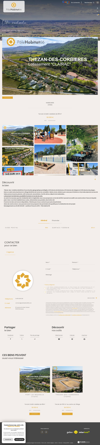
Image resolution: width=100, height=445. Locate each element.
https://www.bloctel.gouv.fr (58, 311)
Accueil (4, 30)
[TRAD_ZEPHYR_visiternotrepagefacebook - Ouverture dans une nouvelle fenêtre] (42, 432)
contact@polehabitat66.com (23, 303)
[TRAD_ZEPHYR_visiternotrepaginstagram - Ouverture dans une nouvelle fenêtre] (46, 432)
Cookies (71, 442)
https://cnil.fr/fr (74, 308)
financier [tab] (55, 220)
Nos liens (60, 442)
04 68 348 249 (19, 298)
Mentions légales (50, 442)
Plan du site (44, 442)
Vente (8, 30)
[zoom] (18, 145)
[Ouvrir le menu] (97, 2)
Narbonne (13, 30)
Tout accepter (19, 439)
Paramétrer (8, 439)
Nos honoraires (37, 442)
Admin (56, 442)
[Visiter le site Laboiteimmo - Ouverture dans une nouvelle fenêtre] (84, 442)
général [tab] (44, 220)
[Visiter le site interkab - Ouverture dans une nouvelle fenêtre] (84, 432)
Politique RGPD (66, 442)
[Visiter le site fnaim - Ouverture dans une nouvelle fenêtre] (76, 432)
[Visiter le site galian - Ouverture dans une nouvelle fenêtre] (70, 432)
